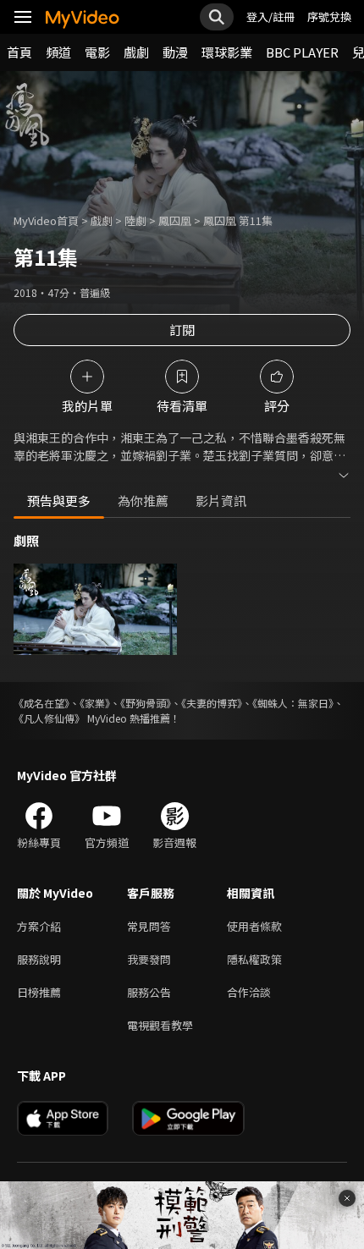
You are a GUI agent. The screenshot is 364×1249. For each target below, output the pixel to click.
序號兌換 (329, 16)
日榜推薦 (39, 992)
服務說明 (39, 959)
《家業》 (95, 703)
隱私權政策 (254, 959)
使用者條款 (254, 926)
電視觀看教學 (160, 1025)
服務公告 (149, 992)
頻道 (58, 52)
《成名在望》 (41, 703)
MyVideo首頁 (46, 220)
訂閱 (182, 329)
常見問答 (149, 926)
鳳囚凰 (174, 220)
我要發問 (149, 959)
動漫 (175, 52)
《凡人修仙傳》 (49, 718)
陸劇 (135, 220)
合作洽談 (249, 992)
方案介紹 (39, 926)
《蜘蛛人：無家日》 (293, 703)
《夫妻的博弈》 (211, 703)
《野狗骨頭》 (145, 703)
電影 (97, 52)
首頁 (19, 52)
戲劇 (136, 52)
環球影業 (226, 52)
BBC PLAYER (302, 52)
